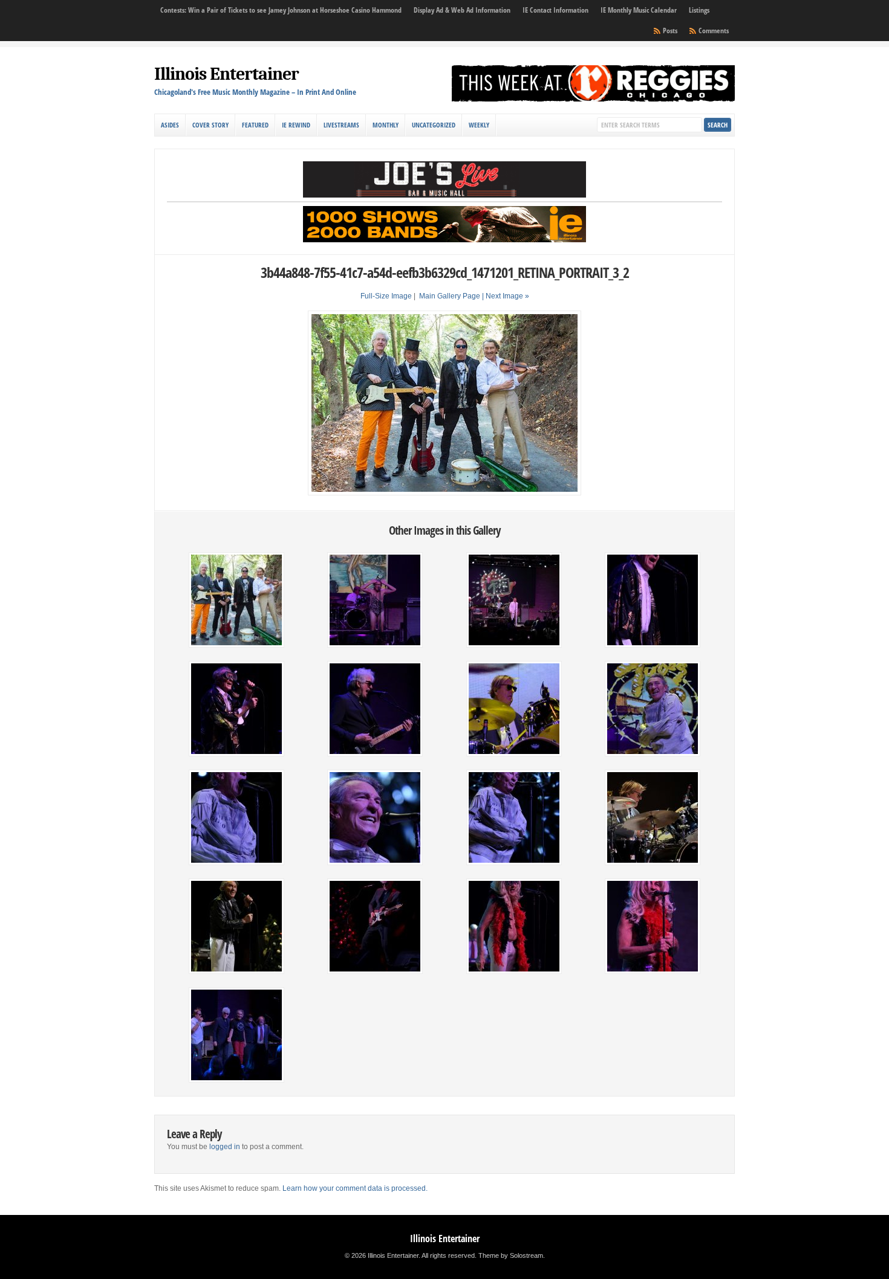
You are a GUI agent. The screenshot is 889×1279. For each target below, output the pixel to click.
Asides (170, 124)
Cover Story (210, 124)
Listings (699, 10)
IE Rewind (296, 124)
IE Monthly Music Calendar (639, 10)
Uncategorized (433, 124)
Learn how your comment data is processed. (355, 1188)
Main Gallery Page (449, 296)
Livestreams (341, 124)
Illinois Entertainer (226, 74)
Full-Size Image (386, 296)
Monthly (386, 124)
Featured (255, 124)
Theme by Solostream (510, 1255)
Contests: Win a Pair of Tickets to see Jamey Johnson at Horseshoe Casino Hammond (281, 10)
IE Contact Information (555, 10)
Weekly (479, 124)
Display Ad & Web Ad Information (462, 10)
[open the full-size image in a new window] (444, 493)
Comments (713, 30)
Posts (670, 30)
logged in (224, 1146)
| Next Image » (505, 296)
